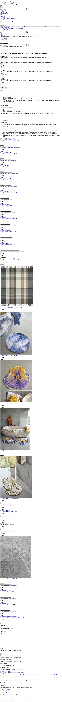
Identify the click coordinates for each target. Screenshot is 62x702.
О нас (1, 676)
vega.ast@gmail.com (4, 12)
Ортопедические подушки (17, 26)
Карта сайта (23, 676)
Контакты (17, 676)
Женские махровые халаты (17, 21)
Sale (1, 30)
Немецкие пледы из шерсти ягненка (7, 28)
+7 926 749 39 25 (3, 10)
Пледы (21, 674)
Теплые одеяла (10, 23)
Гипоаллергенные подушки (6, 26)
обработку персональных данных (15, 650)
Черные (13, 18)
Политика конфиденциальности (7, 700)
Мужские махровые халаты (6, 21)
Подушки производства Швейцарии (44, 26)
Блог (20, 676)
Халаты (2, 20)
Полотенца (2, 17)
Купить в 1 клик (3, 87)
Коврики (2, 19)
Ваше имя (2, 631)
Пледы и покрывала (4, 27)
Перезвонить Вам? (4, 42)
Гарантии (12, 676)
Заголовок (2, 635)
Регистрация (5, 13)
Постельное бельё (4, 29)
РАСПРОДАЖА (54, 674)
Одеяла (1, 22)
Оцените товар (3, 637)
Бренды (49, 674)
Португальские (3, 18)
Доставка (8, 676)
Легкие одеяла (3, 23)
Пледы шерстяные (19, 28)
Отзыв (1, 648)
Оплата (4, 676)
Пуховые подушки (56, 26)
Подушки (2, 25)
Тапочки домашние (35, 674)
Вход (1, 13)
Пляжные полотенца (43, 674)
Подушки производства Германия (30, 26)
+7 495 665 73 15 (3, 11)
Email (1, 633)
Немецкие (9, 18)
